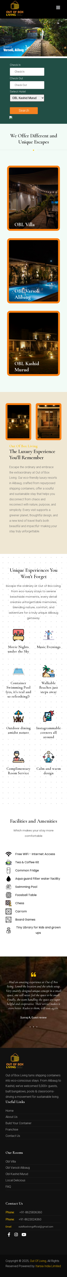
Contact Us (13, 1136)
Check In (15, 65)
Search (24, 110)
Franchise (12, 1129)
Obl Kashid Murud (17, 1174)
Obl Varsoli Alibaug (18, 1167)
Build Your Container (18, 1123)
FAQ (8, 1186)
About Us (11, 1117)
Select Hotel (18, 91)
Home (10, 1110)
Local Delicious (15, 1180)
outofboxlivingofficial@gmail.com (36, 1226)
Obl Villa (11, 1161)
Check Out (16, 78)
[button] (30, 1027)
